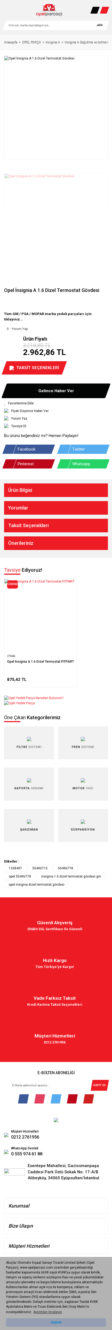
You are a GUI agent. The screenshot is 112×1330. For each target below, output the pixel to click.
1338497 (15, 868)
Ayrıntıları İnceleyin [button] (47, 1312)
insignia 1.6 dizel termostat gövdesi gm (71, 876)
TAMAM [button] (56, 1322)
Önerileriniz (20, 543)
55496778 (65, 868)
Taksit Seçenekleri (28, 525)
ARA (99, 25)
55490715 (40, 868)
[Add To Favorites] (56, 403)
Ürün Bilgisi (20, 490)
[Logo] (49, 10)
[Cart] (104, 10)
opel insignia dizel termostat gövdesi (36, 884)
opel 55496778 (20, 876)
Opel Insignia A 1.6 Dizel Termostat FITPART (40, 662)
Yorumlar (18, 508)
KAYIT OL (99, 1085)
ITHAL (11, 656)
